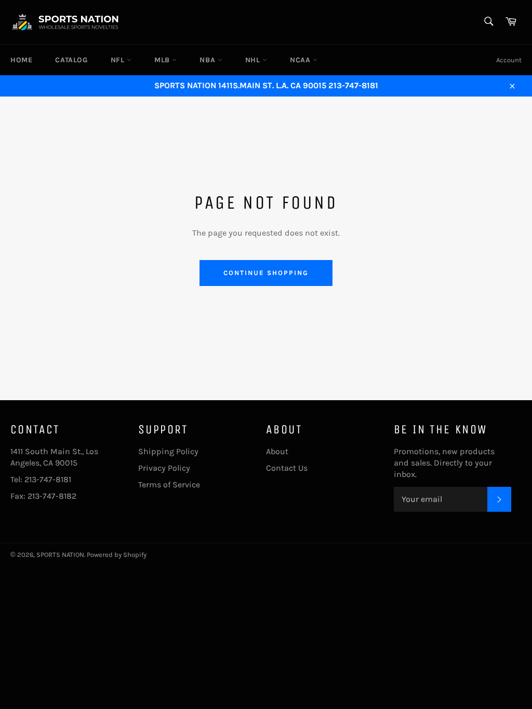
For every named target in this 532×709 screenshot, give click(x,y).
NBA (208, 60)
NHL (253, 60)
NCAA (301, 60)
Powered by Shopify (117, 554)
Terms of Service (169, 484)
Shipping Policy (168, 451)
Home (21, 60)
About (277, 451)
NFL (119, 60)
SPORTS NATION (60, 554)
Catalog (71, 60)
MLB (163, 60)
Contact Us (287, 468)
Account (509, 60)
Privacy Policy (164, 468)
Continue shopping (265, 273)
